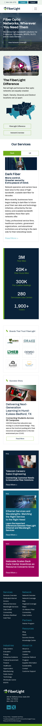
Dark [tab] (12, 153)
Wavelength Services (10, 607)
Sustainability (27, 666)
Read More (20, 439)
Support (32, 2)
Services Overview (10, 595)
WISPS (5, 682)
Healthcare (7, 666)
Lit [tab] (30, 153)
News (24, 635)
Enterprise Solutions (10, 657)
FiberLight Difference (17, 126)
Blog (24, 632)
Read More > (11, 238)
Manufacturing (8, 671)
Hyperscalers (8, 668)
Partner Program (28, 623)
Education (7, 651)
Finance (6, 663)
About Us (25, 649)
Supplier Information (29, 663)
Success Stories (28, 637)
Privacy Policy (7, 716)
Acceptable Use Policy (17, 716)
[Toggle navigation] (35, 8)
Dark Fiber (7, 618)
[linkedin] (9, 707)
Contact (25, 668)
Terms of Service (13, 721)
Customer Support (29, 671)
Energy (6, 654)
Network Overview (17, 133)
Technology (7, 677)
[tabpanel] (21, 198)
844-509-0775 (11, 2)
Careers (22, 2)
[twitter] (14, 707)
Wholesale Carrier (9, 680)
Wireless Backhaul (9, 615)
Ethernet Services (9, 604)
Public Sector (8, 674)
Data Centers (27, 615)
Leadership (26, 651)
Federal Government (10, 660)
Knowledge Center (29, 640)
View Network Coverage (17, 42)
